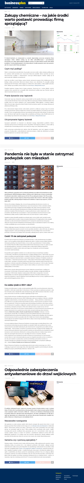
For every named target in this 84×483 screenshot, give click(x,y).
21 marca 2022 (7, 27)
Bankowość (15, 7)
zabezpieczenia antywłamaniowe (40, 426)
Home (6, 11)
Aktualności (8, 7)
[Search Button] (43, 3)
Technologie (45, 7)
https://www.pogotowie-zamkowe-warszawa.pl (31, 448)
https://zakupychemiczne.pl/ (38, 85)
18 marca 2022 (7, 162)
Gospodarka (28, 7)
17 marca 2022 (7, 378)
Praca (51, 7)
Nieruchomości (36, 7)
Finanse (21, 7)
